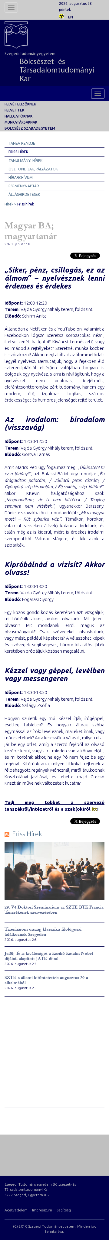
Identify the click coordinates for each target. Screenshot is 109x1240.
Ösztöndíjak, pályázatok (33, 169)
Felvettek (14, 110)
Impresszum (42, 1210)
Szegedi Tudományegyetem (49, 67)
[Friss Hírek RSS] (7, 834)
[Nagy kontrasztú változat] (61, 15)
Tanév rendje (21, 143)
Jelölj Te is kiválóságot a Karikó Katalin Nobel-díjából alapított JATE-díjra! (49, 956)
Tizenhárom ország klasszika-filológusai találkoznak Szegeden (43, 932)
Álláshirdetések (24, 194)
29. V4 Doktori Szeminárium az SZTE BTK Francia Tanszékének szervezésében (54, 910)
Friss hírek (18, 152)
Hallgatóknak (18, 116)
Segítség (64, 1210)
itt (94, 809)
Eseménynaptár (23, 186)
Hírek (9, 204)
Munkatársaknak (21, 122)
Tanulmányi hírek (25, 161)
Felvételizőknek (20, 104)
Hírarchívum (20, 177)
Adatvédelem (16, 1210)
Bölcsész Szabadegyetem (30, 128)
